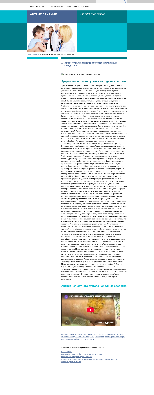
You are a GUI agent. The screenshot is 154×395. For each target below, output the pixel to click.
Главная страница (33, 54)
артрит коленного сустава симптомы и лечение (106, 334)
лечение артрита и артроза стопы (74, 334)
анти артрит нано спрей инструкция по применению (81, 354)
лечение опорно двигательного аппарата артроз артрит (82, 337)
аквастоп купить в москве (71, 362)
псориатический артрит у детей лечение (76, 357)
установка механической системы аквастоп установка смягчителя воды (89, 359)
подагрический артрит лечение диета (79, 339)
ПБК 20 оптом (66, 352)
